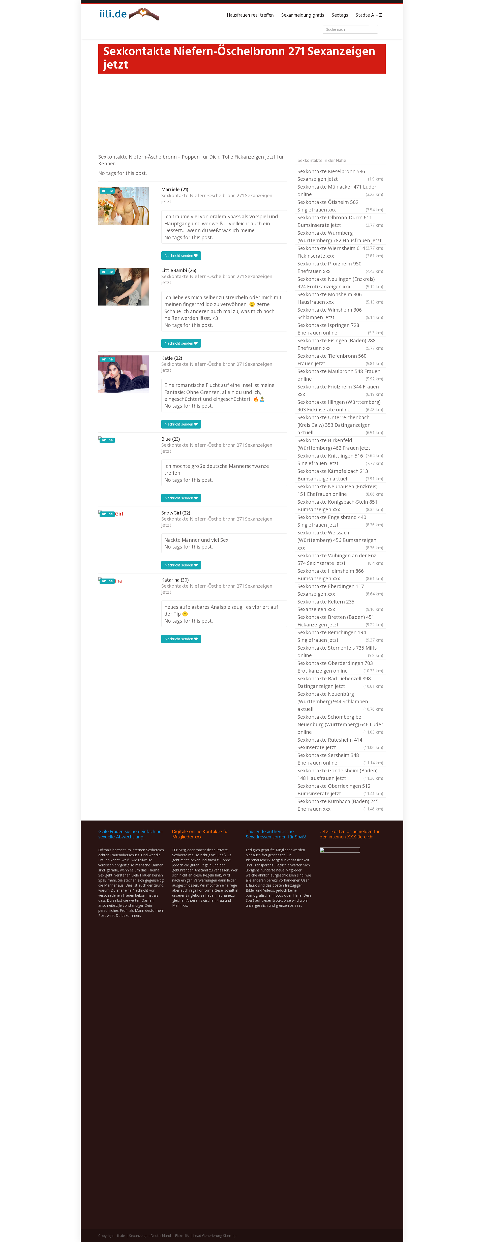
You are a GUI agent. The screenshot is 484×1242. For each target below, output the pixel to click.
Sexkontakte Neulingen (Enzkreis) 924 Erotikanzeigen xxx (340, 283)
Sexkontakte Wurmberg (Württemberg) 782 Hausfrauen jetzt (340, 237)
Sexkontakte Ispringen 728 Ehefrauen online (340, 329)
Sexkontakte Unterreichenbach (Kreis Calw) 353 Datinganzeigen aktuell (340, 425)
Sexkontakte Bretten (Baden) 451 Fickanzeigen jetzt (340, 621)
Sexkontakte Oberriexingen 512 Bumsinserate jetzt (340, 789)
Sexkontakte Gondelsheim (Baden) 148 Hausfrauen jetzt (340, 774)
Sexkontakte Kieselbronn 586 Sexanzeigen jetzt (340, 175)
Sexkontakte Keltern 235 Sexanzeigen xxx (340, 605)
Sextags (340, 15)
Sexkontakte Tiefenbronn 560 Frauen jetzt (340, 359)
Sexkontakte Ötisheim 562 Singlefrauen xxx (340, 206)
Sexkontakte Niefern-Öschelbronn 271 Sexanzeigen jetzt (216, 199)
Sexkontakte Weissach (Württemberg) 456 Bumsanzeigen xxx (340, 540)
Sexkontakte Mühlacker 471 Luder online (340, 190)
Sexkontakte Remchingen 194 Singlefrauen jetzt (340, 636)
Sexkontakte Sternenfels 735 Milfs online (340, 651)
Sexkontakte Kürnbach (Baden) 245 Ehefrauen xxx (340, 805)
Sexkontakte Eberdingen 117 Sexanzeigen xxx (340, 590)
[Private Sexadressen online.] (129, 15)
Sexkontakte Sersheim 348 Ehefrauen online (340, 759)
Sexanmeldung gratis (302, 15)
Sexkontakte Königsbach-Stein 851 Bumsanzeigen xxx (340, 505)
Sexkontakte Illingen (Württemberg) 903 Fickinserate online (340, 406)
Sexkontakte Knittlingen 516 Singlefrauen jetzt (340, 459)
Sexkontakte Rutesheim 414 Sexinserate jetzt (340, 743)
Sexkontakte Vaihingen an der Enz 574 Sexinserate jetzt (340, 559)
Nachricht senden (179, 255)
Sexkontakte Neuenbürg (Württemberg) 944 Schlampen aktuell (340, 701)
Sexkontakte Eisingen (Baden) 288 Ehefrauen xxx (340, 344)
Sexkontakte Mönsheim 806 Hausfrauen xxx (340, 298)
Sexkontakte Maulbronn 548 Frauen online (340, 375)
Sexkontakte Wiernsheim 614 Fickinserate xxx (340, 252)
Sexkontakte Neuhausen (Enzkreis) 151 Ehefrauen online (340, 490)
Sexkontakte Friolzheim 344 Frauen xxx (340, 390)
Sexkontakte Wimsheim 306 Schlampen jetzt (340, 313)
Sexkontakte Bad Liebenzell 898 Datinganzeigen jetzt (340, 682)
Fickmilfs (182, 1235)
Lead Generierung (207, 1235)
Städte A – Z (369, 15)
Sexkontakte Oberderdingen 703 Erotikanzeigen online (340, 667)
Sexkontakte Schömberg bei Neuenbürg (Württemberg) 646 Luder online (340, 724)
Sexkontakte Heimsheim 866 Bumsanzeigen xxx (340, 574)
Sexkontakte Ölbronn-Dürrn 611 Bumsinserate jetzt (340, 221)
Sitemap (229, 1235)
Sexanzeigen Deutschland (150, 1235)
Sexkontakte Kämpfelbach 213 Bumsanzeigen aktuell (340, 475)
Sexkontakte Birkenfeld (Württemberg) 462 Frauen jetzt (340, 444)
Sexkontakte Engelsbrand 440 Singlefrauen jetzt (340, 521)
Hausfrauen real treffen (250, 15)
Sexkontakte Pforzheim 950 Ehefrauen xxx (340, 267)
